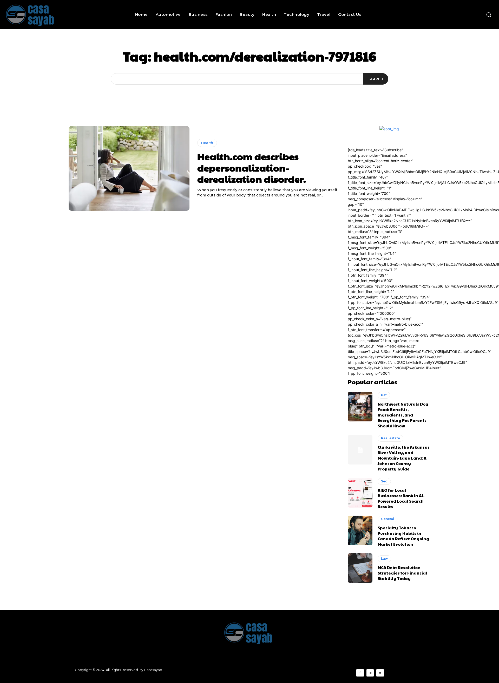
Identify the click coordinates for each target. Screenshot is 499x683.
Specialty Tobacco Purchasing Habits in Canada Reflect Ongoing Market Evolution (403, 536)
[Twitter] (380, 673)
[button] (488, 14)
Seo (384, 481)
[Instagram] (370, 673)
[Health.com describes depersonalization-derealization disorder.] (129, 168)
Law (384, 559)
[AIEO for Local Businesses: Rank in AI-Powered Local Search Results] (360, 493)
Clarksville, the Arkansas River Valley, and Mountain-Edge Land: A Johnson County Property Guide (404, 458)
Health (207, 143)
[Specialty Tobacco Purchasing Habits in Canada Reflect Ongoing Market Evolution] (360, 530)
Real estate (390, 438)
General (387, 519)
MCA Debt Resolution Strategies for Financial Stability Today (402, 573)
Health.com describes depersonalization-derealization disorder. (251, 167)
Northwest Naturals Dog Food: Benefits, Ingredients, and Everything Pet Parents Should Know (403, 414)
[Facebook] (360, 673)
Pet (384, 395)
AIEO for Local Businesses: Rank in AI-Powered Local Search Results (401, 498)
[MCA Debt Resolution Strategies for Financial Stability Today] (360, 568)
